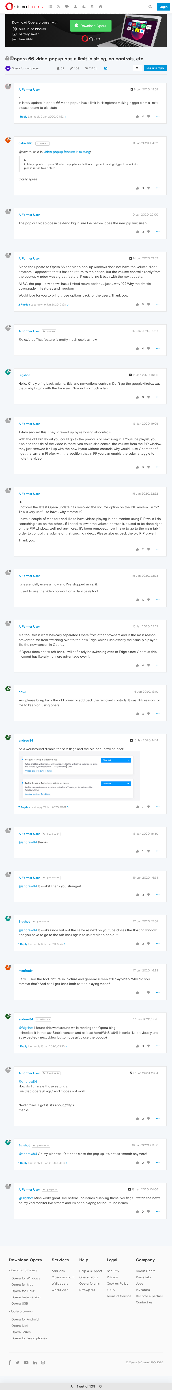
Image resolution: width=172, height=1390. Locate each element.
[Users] (75, 6)
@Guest (44, 143)
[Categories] (50, 6)
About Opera (145, 1271)
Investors (143, 1290)
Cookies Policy (117, 1283)
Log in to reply (155, 68)
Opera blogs (88, 1277)
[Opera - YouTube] (26, 1362)
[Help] (100, 6)
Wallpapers (60, 1283)
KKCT (23, 692)
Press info (143, 1277)
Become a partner (149, 1296)
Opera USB (19, 1303)
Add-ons (58, 1271)
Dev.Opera (87, 1290)
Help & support (90, 1271)
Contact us (144, 1302)
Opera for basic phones (29, 1338)
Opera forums (89, 1283)
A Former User (29, 89)
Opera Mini (19, 1325)
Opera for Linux (23, 1291)
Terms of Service (119, 1296)
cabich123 (26, 143)
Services (60, 1259)
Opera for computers (26, 68)
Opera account (63, 1277)
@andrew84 (52, 834)
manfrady (26, 970)
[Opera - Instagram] (43, 1362)
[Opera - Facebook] (10, 1362)
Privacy (112, 1277)
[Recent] (58, 6)
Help (83, 1259)
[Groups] (84, 6)
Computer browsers (23, 1270)
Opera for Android (25, 1319)
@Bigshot (44, 1019)
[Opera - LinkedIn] (35, 1362)
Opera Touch (21, 1332)
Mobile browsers (21, 1311)
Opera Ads (60, 1290)
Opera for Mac (22, 1284)
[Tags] (67, 6)
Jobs (139, 1283)
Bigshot (24, 375)
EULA (111, 1290)
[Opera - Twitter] (17, 1362)
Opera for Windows (25, 1278)
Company (145, 1259)
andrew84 (26, 740)
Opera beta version (26, 1297)
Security (113, 1271)
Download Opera (93, 26)
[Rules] (92, 6)
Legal (112, 1259)
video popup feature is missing (67, 152)
